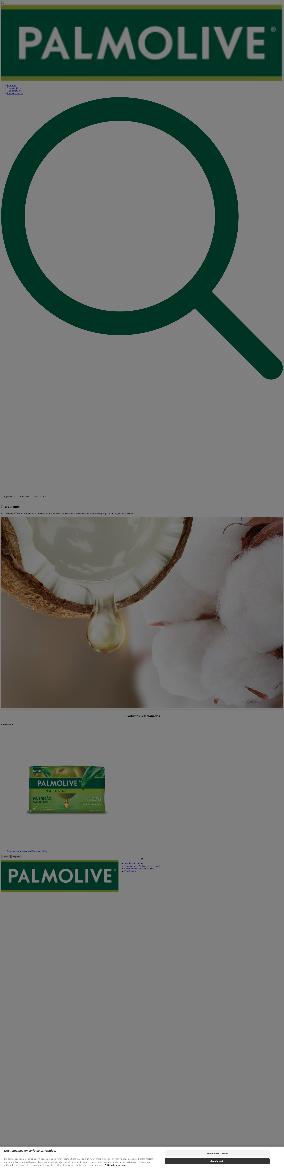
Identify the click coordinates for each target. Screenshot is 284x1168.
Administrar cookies (217, 1153)
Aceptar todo (217, 1161)
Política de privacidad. (116, 1165)
